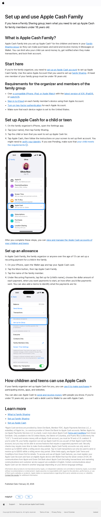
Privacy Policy (56, 512)
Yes (19, 497)
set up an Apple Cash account (62, 69)
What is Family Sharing (19, 414)
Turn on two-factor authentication (24, 105)
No (29, 497)
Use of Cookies (69, 512)
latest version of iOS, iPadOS (78, 93)
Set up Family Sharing (18, 418)
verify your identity (31, 141)
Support (12, 504)
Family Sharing (79, 73)
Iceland (95, 512)
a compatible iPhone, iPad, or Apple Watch (34, 93)
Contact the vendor (12, 475)
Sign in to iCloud (16, 101)
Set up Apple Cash (17, 423)
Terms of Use (44, 512)
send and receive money (49, 395)
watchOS (14, 97)
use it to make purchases (76, 386)
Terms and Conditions (77, 433)
